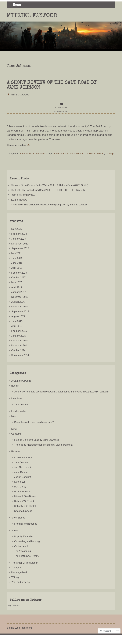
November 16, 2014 (61, 111)
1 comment (61, 107)
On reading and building (27, 541)
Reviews (40, 153)
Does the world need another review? (34, 422)
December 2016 (19, 297)
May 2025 (16, 229)
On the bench (21, 546)
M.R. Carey (20, 486)
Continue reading (16, 145)
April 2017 (16, 287)
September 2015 (20, 311)
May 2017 (16, 282)
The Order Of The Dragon (24, 562)
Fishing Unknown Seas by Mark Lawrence (36, 439)
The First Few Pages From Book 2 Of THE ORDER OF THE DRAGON (48, 190)
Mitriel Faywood (32, 16)
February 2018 (19, 272)
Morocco (74, 153)
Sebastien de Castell (25, 506)
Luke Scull (19, 481)
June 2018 (16, 263)
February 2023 (19, 233)
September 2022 (20, 248)
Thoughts (16, 567)
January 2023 (18, 238)
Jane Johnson (27, 153)
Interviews (16, 398)
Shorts (14, 530)
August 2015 (18, 316)
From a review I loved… (23, 194)
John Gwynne (21, 472)
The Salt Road (96, 153)
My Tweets (14, 605)
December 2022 (19, 243)
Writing (15, 577)
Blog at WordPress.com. (19, 627)
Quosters (16, 433)
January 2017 (18, 292)
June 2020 (16, 258)
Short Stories (18, 517)
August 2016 (18, 301)
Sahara (84, 153)
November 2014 (19, 345)
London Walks (18, 411)
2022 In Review (19, 199)
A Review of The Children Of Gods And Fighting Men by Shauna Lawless (49, 204)
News (14, 429)
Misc (13, 416)
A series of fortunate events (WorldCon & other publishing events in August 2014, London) (61, 391)
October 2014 (18, 350)
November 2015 (19, 306)
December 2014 (19, 340)
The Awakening (22, 551)
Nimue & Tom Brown (25, 496)
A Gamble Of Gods (21, 380)
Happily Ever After (23, 536)
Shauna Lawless (23, 511)
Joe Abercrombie (23, 467)
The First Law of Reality (26, 556)
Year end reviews (20, 582)
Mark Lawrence (22, 491)
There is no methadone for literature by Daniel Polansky (43, 444)
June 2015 (16, 321)
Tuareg (109, 153)
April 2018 (16, 267)
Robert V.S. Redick (24, 501)
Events (15, 385)
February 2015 (19, 331)
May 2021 (16, 253)
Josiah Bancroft (22, 477)
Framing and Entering (25, 523)
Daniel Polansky (23, 457)
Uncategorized (19, 572)
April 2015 (16, 326)
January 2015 (18, 335)
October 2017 (18, 277)
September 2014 (20, 355)
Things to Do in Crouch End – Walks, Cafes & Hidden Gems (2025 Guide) (49, 185)
